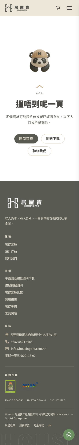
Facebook (14, 400)
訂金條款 (39, 425)
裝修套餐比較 (14, 292)
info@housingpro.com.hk (28, 348)
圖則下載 (53, 139)
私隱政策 (10, 425)
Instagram (36, 400)
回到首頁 (26, 139)
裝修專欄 (11, 306)
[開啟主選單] (69, 8)
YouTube (58, 400)
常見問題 (11, 313)
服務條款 (24, 425)
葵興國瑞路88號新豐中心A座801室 (34, 334)
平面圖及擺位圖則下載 (20, 278)
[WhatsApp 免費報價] (69, 435)
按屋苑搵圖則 (14, 285)
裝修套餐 (11, 244)
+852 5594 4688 (21, 341)
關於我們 (11, 258)
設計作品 (11, 251)
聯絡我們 (39, 151)
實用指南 (11, 299)
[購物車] (58, 8)
